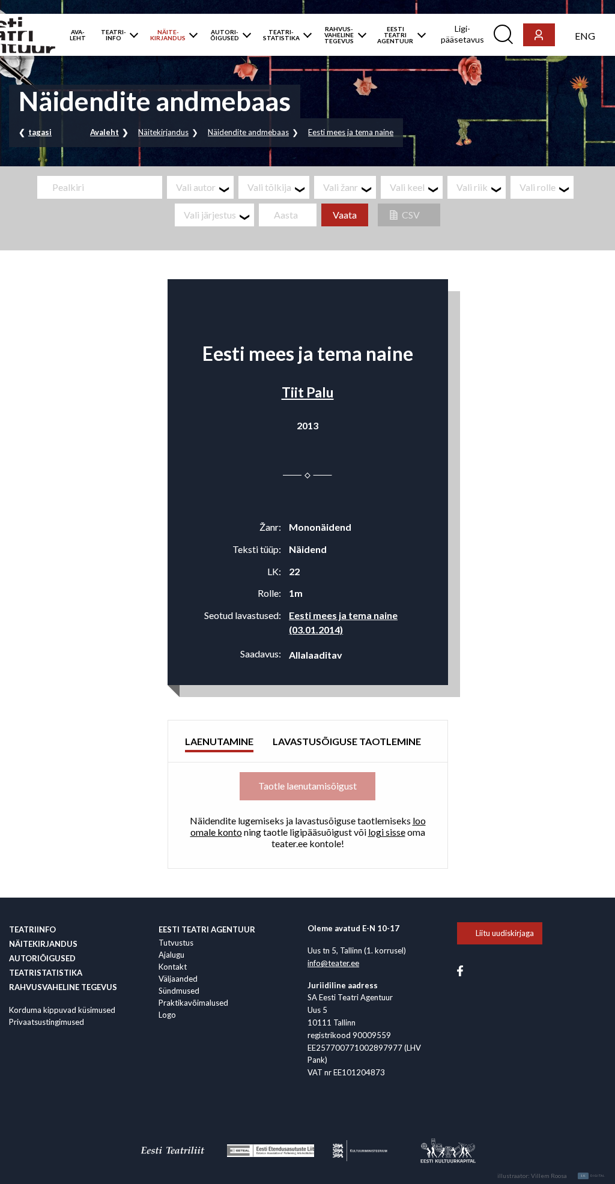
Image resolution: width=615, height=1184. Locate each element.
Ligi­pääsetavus (462, 33)
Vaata (345, 214)
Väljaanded (178, 978)
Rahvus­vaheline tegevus (63, 987)
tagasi (40, 132)
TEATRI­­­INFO (113, 35)
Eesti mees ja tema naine (350, 132)
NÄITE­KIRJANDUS (168, 35)
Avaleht (104, 132)
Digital (593, 1175)
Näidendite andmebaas (248, 132)
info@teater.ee (333, 963)
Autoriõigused (42, 958)
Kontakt (173, 966)
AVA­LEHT (78, 35)
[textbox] (205, 187)
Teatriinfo (32, 929)
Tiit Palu (308, 392)
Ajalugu (171, 954)
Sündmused (179, 990)
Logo (167, 1014)
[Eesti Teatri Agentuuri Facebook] (460, 969)
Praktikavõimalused (193, 1002)
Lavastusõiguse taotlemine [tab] (347, 741)
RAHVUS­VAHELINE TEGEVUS (339, 35)
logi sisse (386, 832)
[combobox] (200, 187)
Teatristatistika (45, 972)
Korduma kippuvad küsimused (62, 1010)
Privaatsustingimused (46, 1022)
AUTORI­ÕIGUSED (224, 35)
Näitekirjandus (163, 132)
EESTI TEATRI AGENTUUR (395, 35)
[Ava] (131, 35)
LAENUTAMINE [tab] (219, 741)
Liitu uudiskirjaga (505, 933)
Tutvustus (176, 942)
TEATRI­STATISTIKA (281, 35)
